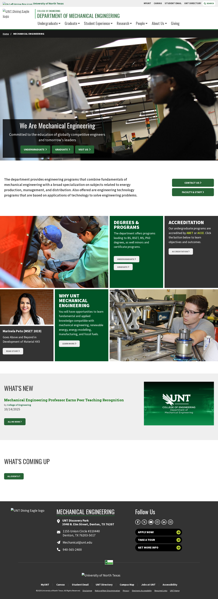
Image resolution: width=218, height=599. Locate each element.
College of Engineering (48, 11)
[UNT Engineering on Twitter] (144, 522)
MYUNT (147, 3)
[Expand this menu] (59, 24)
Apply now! (146, 532)
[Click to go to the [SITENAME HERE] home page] (18, 14)
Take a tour (146, 540)
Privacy (126, 590)
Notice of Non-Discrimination (107, 590)
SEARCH (210, 3)
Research (123, 23)
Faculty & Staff (192, 192)
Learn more (68, 343)
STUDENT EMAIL (173, 3)
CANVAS (158, 3)
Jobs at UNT (148, 584)
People (140, 23)
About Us (158, 23)
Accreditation (180, 251)
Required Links (160, 590)
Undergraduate (48, 23)
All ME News (14, 421)
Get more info (148, 547)
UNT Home (175, 590)
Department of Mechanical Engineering (78, 15)
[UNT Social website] (170, 522)
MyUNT (45, 584)
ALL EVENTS (13, 476)
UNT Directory (104, 584)
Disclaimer (87, 590)
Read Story (12, 351)
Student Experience (97, 23)
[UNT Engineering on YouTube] (150, 522)
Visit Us (84, 149)
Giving (175, 23)
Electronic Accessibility (142, 590)
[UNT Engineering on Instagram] (157, 522)
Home (6, 33)
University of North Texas (48, 3)
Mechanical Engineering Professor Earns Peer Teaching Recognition (64, 400)
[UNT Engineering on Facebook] (137, 522)
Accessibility (170, 584)
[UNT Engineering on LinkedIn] (164, 522)
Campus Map (127, 584)
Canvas (60, 584)
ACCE (200, 233)
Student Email (80, 584)
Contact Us (191, 182)
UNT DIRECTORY (192, 3)
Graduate (71, 23)
